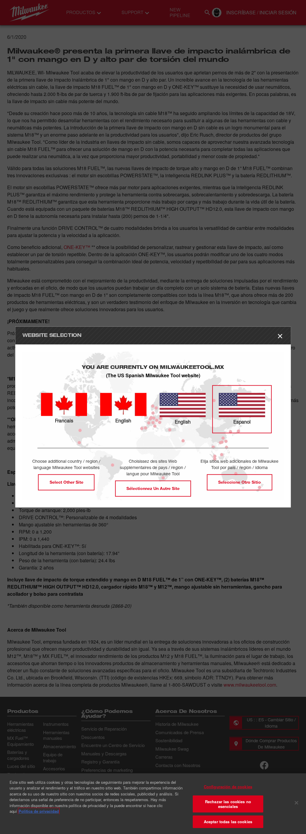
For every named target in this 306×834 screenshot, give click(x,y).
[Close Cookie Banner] (296, 802)
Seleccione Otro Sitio (239, 482)
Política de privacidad (39, 811)
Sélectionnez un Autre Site (153, 488)
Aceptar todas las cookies (228, 821)
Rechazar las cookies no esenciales (228, 804)
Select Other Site (66, 482)
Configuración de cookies (228, 786)
